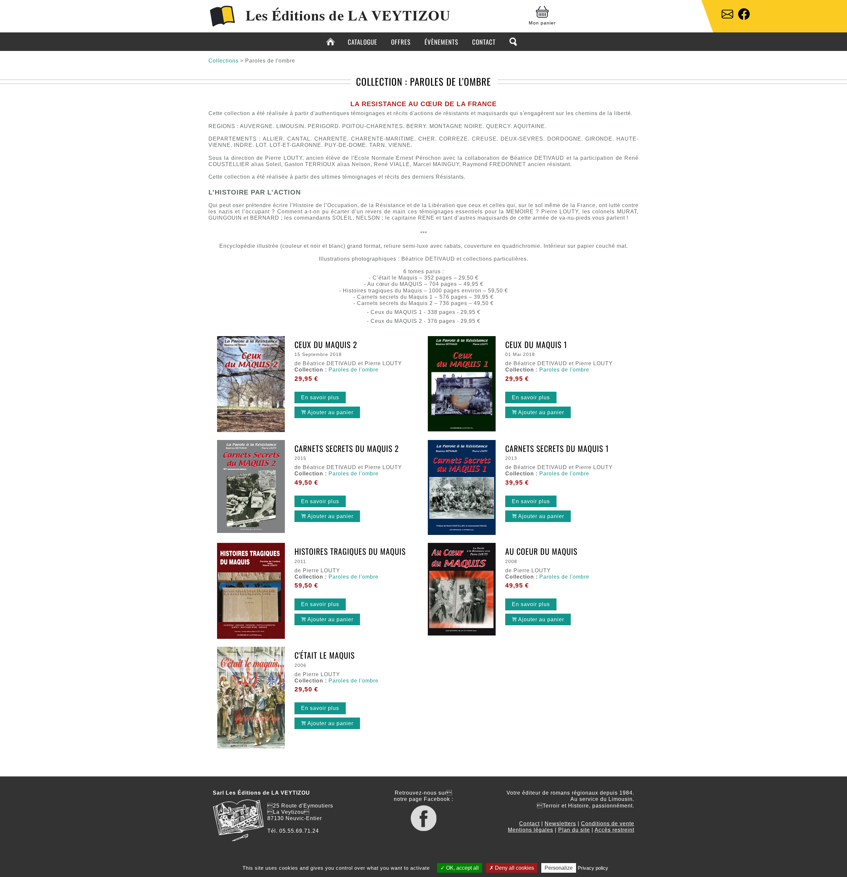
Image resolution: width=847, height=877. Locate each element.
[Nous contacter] (727, 14)
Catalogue (362, 42)
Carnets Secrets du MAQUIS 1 (557, 448)
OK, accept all (462, 868)
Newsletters (560, 823)
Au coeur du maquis (541, 551)
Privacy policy (593, 868)
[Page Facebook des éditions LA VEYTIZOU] (744, 14)
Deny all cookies (514, 868)
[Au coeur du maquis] (462, 590)
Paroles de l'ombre (354, 370)
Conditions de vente (607, 823)
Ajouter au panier (329, 412)
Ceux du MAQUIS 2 (325, 344)
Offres (401, 42)
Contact (484, 42)
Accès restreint (614, 830)
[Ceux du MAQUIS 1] (462, 384)
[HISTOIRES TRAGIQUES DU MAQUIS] (251, 591)
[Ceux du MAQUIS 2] (251, 384)
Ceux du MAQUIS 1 (536, 344)
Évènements (441, 42)
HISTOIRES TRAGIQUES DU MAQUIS (350, 551)
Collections (223, 61)
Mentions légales (530, 830)
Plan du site (574, 830)
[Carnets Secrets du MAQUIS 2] (251, 487)
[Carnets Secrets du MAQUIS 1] (462, 488)
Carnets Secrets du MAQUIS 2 (346, 448)
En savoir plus (320, 397)
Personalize (559, 868)
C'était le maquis (324, 655)
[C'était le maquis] (251, 698)
